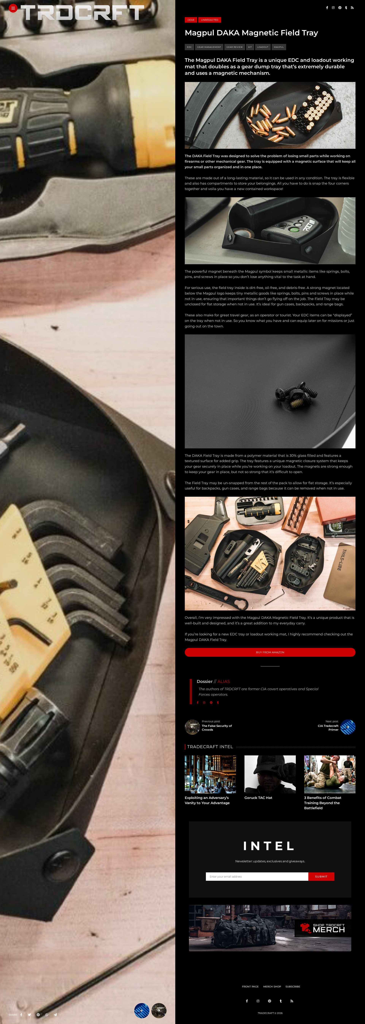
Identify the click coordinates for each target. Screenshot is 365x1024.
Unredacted (209, 19)
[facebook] (21, 1014)
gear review (235, 47)
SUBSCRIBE (293, 986)
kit (250, 47)
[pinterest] (38, 1014)
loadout (262, 47)
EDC (189, 47)
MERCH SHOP (272, 986)
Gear (191, 19)
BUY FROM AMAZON (270, 652)
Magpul (279, 47)
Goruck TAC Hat (258, 798)
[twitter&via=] (29, 1014)
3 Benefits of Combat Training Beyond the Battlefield (322, 803)
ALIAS (223, 681)
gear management (209, 47)
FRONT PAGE (250, 986)
